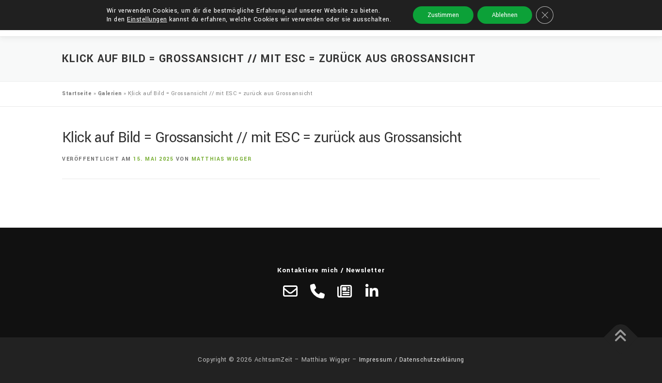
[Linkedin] (371, 291)
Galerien (110, 93)
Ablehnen (505, 15)
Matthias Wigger (221, 159)
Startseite (77, 93)
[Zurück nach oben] (621, 337)
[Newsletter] (344, 291)
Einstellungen (147, 19)
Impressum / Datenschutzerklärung (411, 359)
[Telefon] (317, 291)
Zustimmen (443, 15)
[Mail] (290, 291)
